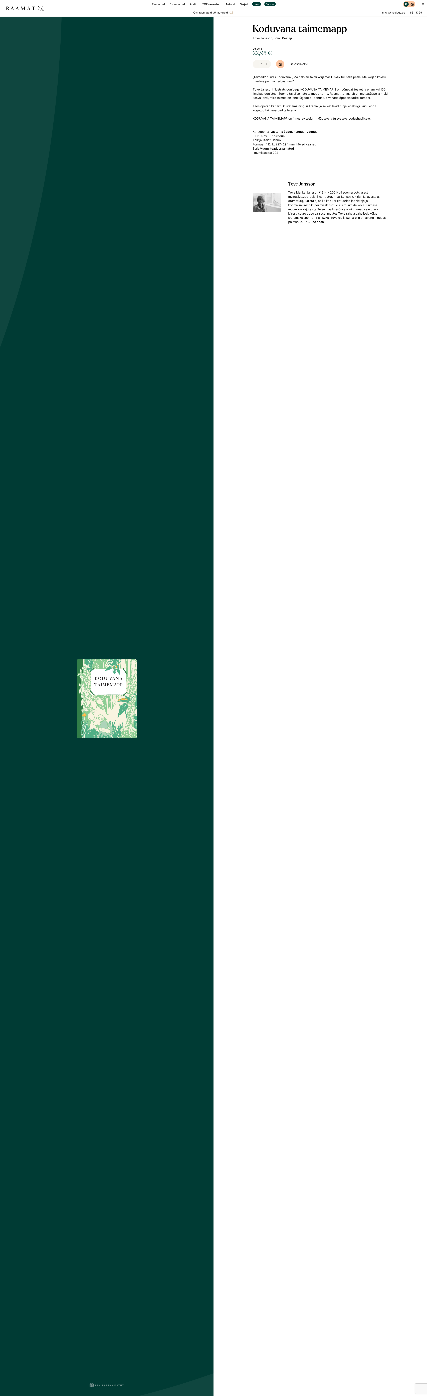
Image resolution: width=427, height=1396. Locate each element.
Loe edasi (318, 222)
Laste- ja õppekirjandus (287, 131)
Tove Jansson (262, 38)
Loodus (312, 131)
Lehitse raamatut (109, 1385)
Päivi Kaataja (284, 38)
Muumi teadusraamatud (277, 148)
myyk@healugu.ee (393, 12)
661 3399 (416, 12)
